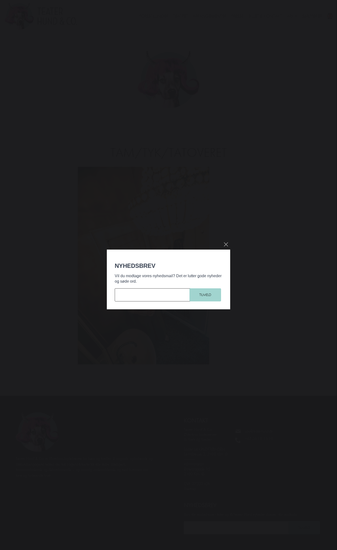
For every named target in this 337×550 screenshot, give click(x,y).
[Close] (226, 244)
